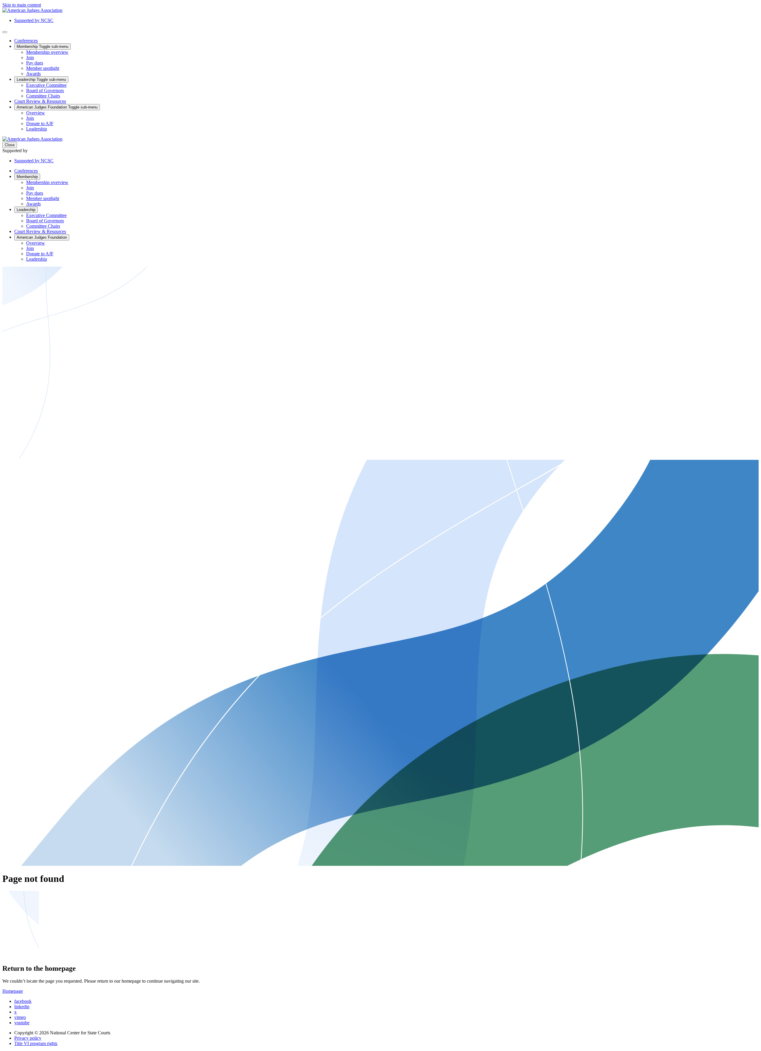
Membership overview (47, 52)
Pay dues (34, 62)
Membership (42, 46)
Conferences (26, 40)
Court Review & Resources (40, 101)
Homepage (12, 991)
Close (10, 145)
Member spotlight (42, 68)
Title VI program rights (35, 1043)
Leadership (41, 79)
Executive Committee (46, 85)
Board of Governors (45, 90)
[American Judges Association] (32, 10)
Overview (35, 112)
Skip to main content (21, 4)
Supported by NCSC (34, 20)
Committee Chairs (43, 95)
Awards (33, 73)
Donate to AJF (40, 123)
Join (30, 57)
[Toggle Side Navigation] (4, 32)
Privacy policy (27, 1038)
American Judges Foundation (57, 107)
